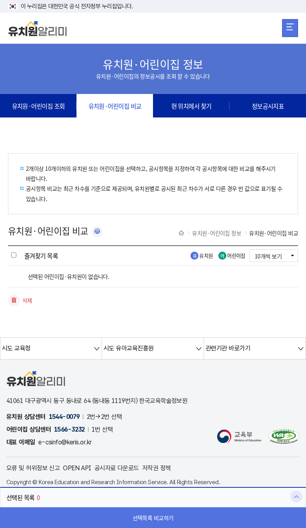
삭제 (27, 300)
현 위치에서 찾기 (191, 106)
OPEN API (77, 468)
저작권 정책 (156, 468)
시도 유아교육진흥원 (128, 348)
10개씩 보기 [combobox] (268, 256)
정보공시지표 (268, 106)
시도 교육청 (16, 348)
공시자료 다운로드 (116, 468)
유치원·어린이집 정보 (216, 233)
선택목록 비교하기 (153, 518)
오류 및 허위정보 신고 (33, 468)
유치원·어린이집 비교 (114, 106)
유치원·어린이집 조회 (38, 106)
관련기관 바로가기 (228, 348)
